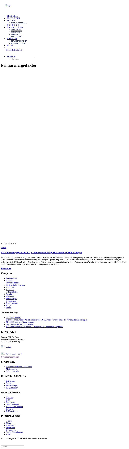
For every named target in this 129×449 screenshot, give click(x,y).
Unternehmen (15, 27)
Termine (9, 294)
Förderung (10, 296)
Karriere (12, 39)
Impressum (10, 428)
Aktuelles (10, 289)
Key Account (17, 36)
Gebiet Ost (16, 34)
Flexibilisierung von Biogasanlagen (20, 322)
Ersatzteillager (11, 385)
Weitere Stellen (18, 43)
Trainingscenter (19, 23)
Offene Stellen (12, 292)
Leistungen (13, 18)
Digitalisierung (12, 303)
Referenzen (13, 25)
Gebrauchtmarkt (12, 371)
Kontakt (8, 347)
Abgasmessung (12, 388)
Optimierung (11, 301)
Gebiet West (16, 32)
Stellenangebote (12, 404)
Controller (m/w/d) (13, 317)
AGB (8, 434)
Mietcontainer (11, 369)
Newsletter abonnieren (10, 357)
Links (8, 423)
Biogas (9, 305)
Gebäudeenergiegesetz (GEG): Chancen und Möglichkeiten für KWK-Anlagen (41, 252)
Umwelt (9, 280)
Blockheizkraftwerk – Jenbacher (19, 367)
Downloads (10, 425)
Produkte (12, 16)
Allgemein (10, 287)
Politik (3, 248)
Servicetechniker (19, 41)
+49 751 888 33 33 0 (13, 354)
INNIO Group (12, 411)
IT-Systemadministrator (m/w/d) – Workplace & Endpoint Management (34, 327)
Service (11, 20)
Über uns (9, 397)
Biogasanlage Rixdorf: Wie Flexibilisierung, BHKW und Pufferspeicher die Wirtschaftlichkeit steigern (46, 320)
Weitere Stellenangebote (15, 285)
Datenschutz (11, 430)
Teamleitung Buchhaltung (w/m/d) (19, 324)
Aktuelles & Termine (14, 407)
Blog (10, 45)
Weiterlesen (6, 268)
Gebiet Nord (16, 30)
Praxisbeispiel (11, 299)
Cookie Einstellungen (14, 432)
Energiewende (12, 278)
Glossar (9, 421)
